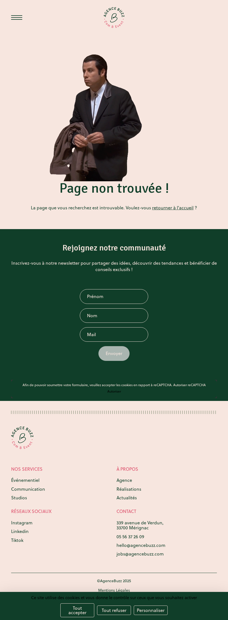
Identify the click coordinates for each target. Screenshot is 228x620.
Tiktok (17, 540)
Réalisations (129, 489)
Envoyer (114, 353)
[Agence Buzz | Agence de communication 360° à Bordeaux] (114, 17)
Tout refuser (114, 610)
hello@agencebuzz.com (141, 545)
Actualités (127, 498)
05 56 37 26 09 (130, 537)
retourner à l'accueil (173, 208)
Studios (19, 498)
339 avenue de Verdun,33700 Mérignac (140, 525)
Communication (28, 489)
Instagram (22, 523)
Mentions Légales (114, 590)
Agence (124, 480)
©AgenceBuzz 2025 (114, 581)
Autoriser (114, 391)
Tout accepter (77, 610)
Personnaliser (151, 610)
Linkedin (20, 531)
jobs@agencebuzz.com (140, 554)
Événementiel (25, 480)
